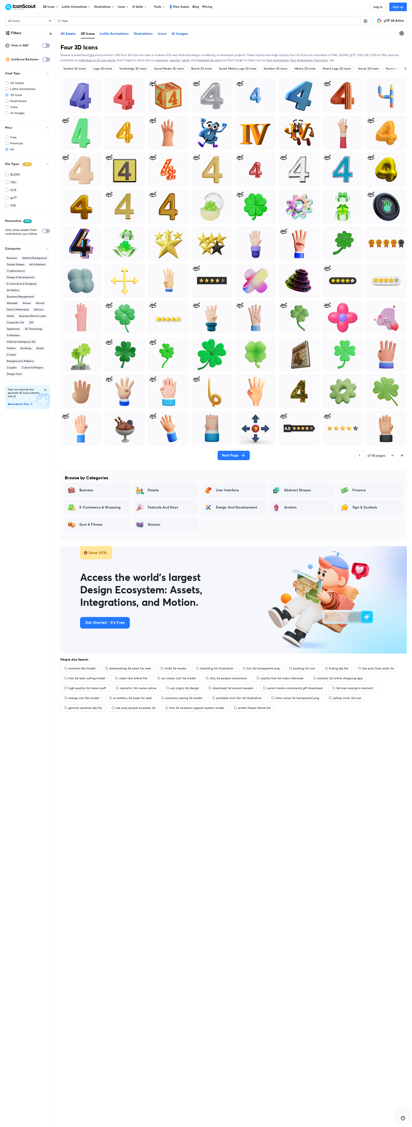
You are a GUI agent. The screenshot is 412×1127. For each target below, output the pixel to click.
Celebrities (13, 335)
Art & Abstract (37, 264)
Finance (359, 490)
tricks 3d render (175, 668)
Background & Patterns (20, 361)
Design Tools (14, 374)
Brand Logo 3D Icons (337, 68)
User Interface (227, 490)
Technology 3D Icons (132, 68)
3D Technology (33, 328)
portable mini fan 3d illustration (239, 698)
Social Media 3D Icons (169, 68)
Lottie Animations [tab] (114, 33)
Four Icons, (321, 60)
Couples (12, 367)
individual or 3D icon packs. (97, 60)
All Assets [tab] (68, 33)
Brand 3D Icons (201, 68)
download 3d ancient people (233, 688)
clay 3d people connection (228, 678)
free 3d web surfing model (86, 678)
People (153, 490)
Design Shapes (15, 264)
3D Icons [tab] (88, 33)
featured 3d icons (209, 60)
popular (175, 60)
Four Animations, (278, 60)
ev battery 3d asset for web (132, 698)
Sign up (398, 7)
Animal (40, 303)
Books (40, 348)
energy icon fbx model (83, 698)
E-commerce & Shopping (21, 283)
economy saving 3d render (184, 698)
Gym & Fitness (90, 524)
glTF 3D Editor (394, 20)
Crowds (11, 354)
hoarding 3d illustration (216, 668)
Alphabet (12, 303)
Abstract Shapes (297, 490)
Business (12, 258)
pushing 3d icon (304, 668)
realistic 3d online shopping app (340, 678)
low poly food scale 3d (378, 668)
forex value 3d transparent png (297, 698)
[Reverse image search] (365, 21)
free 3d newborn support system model (196, 708)
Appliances (13, 328)
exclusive (162, 60)
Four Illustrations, (302, 60)
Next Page (230, 455)
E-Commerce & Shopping (100, 507)
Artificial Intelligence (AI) (21, 341)
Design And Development (236, 507)
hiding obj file (338, 668)
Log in (378, 7)
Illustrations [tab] (143, 33)
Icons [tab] (162, 33)
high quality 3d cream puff (87, 688)
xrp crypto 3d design (184, 688)
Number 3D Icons (275, 68)
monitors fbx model (81, 668)
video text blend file (133, 678)
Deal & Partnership (18, 309)
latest (185, 60)
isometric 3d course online (138, 688)
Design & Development (20, 277)
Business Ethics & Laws (32, 316)
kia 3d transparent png (263, 668)
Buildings (26, 348)
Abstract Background (34, 258)
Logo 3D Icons (102, 68)
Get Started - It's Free (105, 623)
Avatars (11, 348)
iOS (31, 322)
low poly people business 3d (135, 708)
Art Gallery (13, 290)
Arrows (27, 303)
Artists (10, 316)
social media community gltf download (295, 688)
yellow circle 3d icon (347, 698)
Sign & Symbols (364, 507)
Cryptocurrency (16, 270)
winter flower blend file (254, 708)
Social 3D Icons (368, 68)
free (91, 55)
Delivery (39, 309)
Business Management (20, 296)
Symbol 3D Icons (74, 68)
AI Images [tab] (180, 33)
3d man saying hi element (354, 688)
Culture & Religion (32, 367)
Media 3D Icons (305, 68)
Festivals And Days (163, 507)
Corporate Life (15, 322)
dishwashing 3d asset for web (130, 668)
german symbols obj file (85, 708)
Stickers (154, 524)
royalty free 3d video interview (282, 678)
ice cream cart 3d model (178, 678)
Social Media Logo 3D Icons (237, 68)
